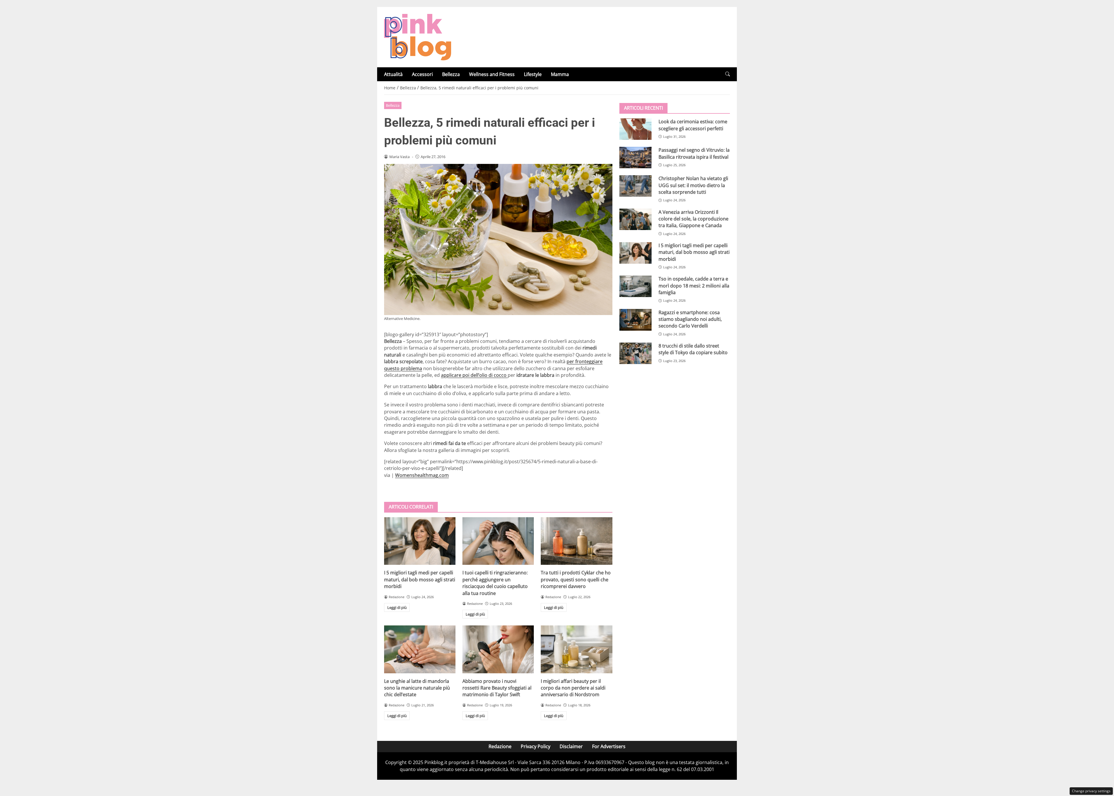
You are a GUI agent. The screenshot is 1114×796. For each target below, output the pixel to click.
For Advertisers (608, 746)
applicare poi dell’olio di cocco (474, 375)
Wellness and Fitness (492, 74)
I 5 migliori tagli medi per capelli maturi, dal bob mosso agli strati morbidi (419, 579)
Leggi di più (397, 607)
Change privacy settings (1091, 790)
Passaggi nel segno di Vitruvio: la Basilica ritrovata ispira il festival (694, 153)
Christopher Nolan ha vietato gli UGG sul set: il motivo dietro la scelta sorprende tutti (693, 185)
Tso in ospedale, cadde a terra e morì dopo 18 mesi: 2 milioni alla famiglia (694, 286)
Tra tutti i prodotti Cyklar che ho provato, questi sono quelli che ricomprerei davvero (576, 579)
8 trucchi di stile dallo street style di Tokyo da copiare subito (693, 349)
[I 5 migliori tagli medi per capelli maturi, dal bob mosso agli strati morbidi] (419, 541)
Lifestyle (533, 74)
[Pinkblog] (417, 36)
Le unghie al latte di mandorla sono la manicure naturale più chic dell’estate (417, 688)
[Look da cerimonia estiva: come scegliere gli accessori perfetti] (635, 129)
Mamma (560, 74)
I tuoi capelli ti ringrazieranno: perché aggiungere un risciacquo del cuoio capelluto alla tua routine (495, 582)
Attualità (393, 74)
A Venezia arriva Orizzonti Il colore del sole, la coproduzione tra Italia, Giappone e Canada (693, 219)
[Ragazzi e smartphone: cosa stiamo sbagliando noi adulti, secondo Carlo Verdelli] (635, 319)
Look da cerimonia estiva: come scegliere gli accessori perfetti (693, 124)
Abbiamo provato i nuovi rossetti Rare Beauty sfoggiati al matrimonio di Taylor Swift (496, 688)
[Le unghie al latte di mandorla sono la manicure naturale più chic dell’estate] (419, 649)
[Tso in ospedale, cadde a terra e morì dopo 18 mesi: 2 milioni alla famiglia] (635, 286)
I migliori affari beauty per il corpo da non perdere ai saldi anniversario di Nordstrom (573, 688)
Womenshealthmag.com (422, 475)
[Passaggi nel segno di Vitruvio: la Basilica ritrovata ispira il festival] (635, 157)
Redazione (500, 746)
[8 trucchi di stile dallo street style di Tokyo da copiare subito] (635, 353)
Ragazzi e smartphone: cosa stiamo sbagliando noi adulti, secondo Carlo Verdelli (690, 319)
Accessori (422, 74)
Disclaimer (571, 746)
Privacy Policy (535, 746)
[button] (727, 74)
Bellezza (451, 74)
